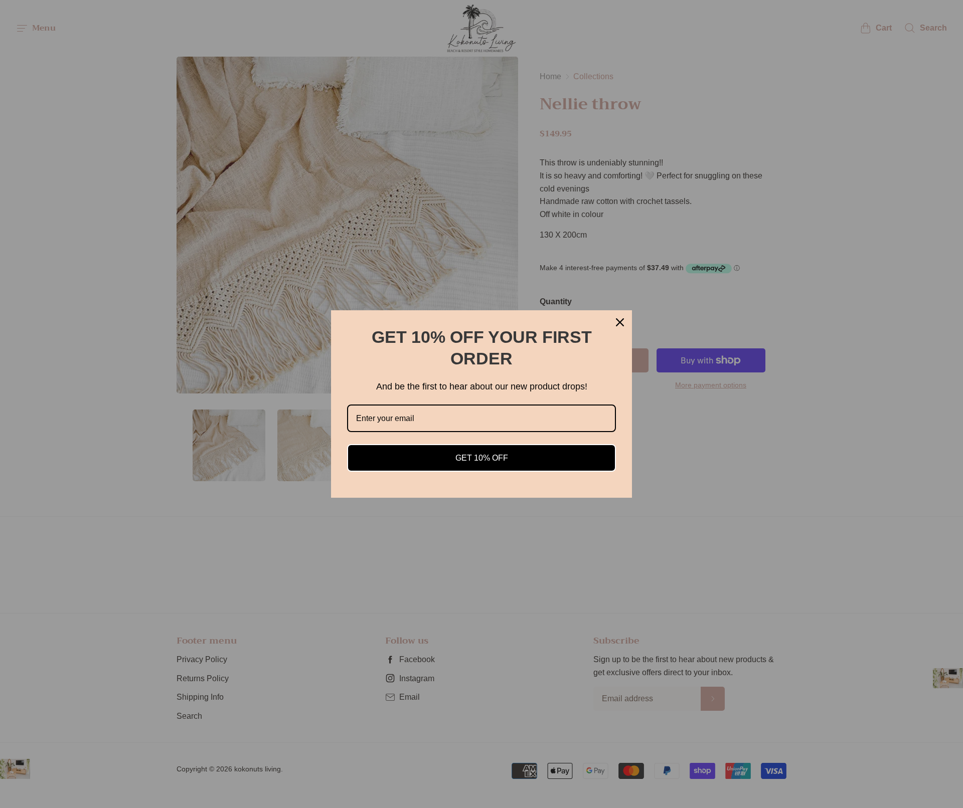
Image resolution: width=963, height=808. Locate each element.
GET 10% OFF (481, 458)
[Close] (620, 322)
